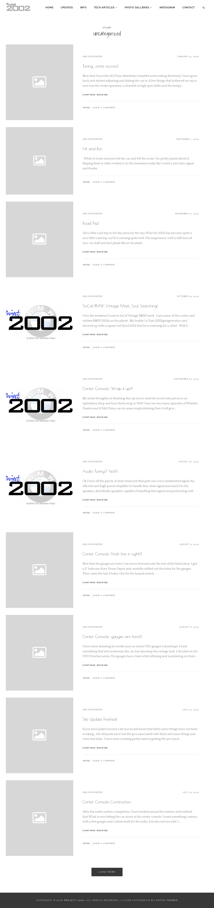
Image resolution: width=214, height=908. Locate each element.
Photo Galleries (137, 7)
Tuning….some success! (101, 66)
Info (83, 7)
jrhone (86, 108)
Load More (107, 872)
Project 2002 (74, 900)
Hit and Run (92, 148)
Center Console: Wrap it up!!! (108, 388)
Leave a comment (104, 108)
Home (49, 7)
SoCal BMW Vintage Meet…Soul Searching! (120, 305)
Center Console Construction (107, 801)
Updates (67, 7)
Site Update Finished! (100, 719)
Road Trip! (91, 223)
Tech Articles (104, 7)
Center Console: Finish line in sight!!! (112, 553)
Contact (188, 7)
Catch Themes (167, 900)
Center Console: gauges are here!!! (112, 636)
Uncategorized (93, 56)
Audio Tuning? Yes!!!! (100, 471)
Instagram (167, 7)
